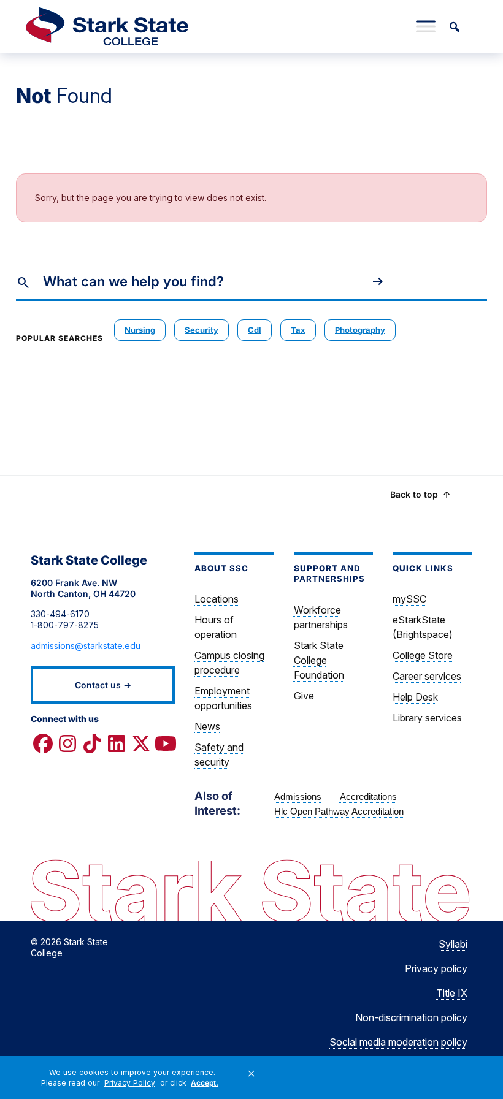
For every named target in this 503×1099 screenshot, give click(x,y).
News (207, 726)
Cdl (254, 330)
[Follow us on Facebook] (43, 743)
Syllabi (453, 944)
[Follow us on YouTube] (165, 743)
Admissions (297, 796)
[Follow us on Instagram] (67, 743)
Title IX (451, 993)
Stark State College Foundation (319, 660)
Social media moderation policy (398, 1042)
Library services (427, 718)
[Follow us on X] (141, 743)
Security (201, 330)
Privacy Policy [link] (129, 1082)
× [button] (251, 1074)
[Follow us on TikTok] (92, 743)
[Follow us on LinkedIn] (116, 743)
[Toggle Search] (454, 26)
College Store (423, 655)
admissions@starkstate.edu (85, 646)
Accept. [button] (204, 1082)
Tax (298, 330)
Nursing (140, 330)
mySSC (409, 599)
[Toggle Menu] (426, 26)
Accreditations (368, 796)
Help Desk (415, 697)
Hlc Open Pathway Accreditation (339, 811)
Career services (427, 676)
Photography (360, 330)
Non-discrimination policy (411, 1017)
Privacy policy (436, 968)
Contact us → (103, 685)
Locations (216, 599)
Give (304, 696)
